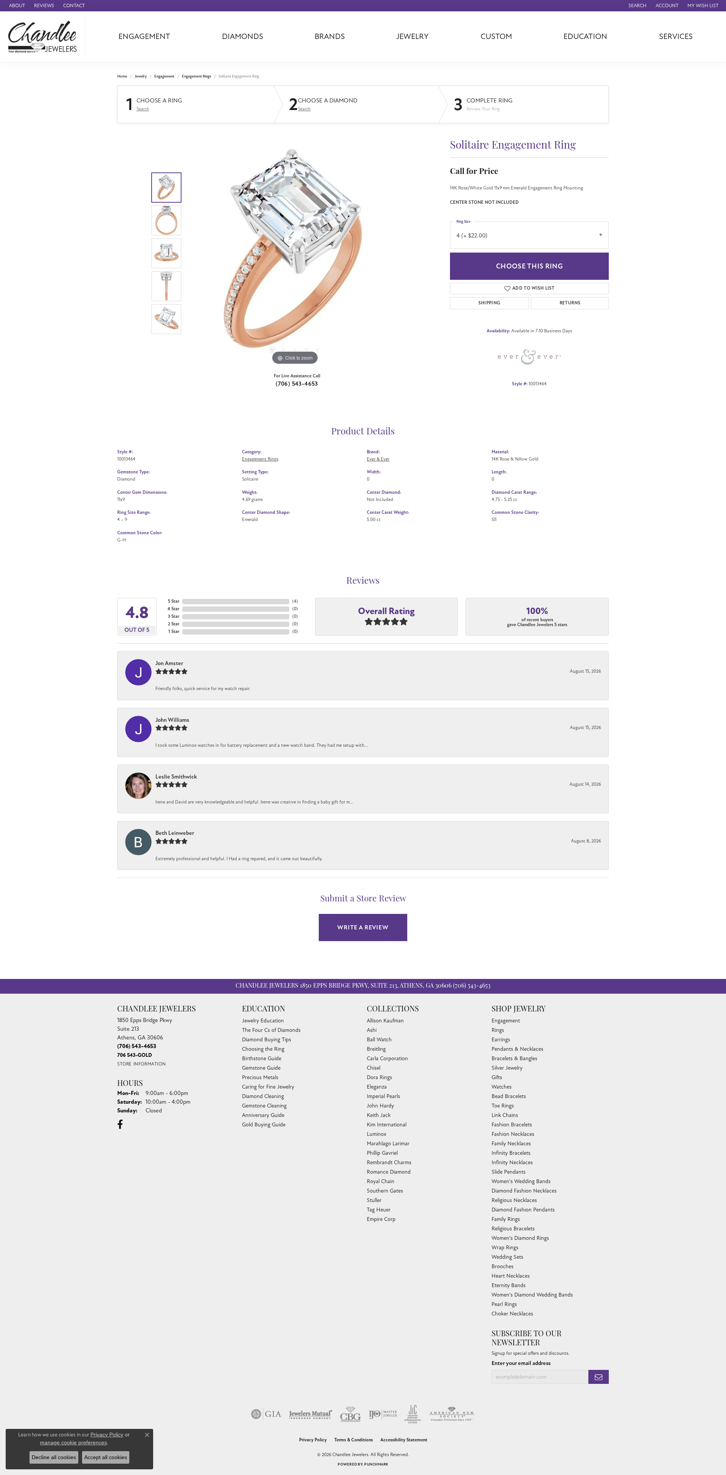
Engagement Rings (196, 76)
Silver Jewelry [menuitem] (507, 1068)
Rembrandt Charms (389, 1162)
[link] (16, 5)
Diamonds (242, 36)
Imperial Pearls (383, 1096)
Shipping (489, 303)
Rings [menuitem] (498, 1030)
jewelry (141, 76)
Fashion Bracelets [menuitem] (512, 1124)
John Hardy (380, 1106)
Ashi (372, 1030)
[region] (295, 253)
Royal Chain (380, 1181)
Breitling (376, 1049)
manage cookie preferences (73, 1442)
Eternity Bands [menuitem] (509, 1285)
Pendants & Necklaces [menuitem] (517, 1049)
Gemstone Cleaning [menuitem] (264, 1106)
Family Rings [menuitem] (506, 1219)
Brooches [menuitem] (502, 1266)
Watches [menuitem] (502, 1087)
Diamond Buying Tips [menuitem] (266, 1039)
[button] (637, 5)
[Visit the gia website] (266, 1414)
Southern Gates (385, 1191)
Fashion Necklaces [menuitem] (513, 1134)
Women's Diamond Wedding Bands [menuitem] (532, 1295)
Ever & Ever (378, 459)
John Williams (172, 720)
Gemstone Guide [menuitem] (261, 1068)
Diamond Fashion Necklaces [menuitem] (524, 1191)
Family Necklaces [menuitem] (511, 1143)
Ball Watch (379, 1039)
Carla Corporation (387, 1058)
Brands (330, 36)
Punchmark (376, 1464)
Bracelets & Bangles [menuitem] (514, 1058)
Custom (496, 36)
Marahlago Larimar (388, 1143)
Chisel (373, 1068)
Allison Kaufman (385, 1020)
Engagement (144, 36)
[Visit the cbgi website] (350, 1414)
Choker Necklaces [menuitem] (512, 1314)
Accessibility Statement (403, 1440)
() (295, 601)
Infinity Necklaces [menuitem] (512, 1162)
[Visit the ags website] (451, 1414)
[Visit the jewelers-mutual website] (310, 1414)
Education (585, 36)
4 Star (173, 609)
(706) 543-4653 (297, 384)
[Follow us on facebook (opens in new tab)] (120, 1124)
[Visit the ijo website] (383, 1414)
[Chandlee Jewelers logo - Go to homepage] (44, 36)
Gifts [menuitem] (497, 1077)
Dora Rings (379, 1077)
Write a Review (362, 927)
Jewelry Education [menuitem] (263, 1020)
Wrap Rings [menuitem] (505, 1247)
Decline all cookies (54, 1457)
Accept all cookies (105, 1457)
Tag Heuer (379, 1210)
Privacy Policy (313, 1440)
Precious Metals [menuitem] (260, 1077)
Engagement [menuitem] (506, 1020)
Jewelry (412, 36)
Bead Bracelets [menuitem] (509, 1096)
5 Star (173, 601)
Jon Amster (169, 663)
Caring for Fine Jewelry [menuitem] (268, 1087)
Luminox (376, 1134)
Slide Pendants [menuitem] (509, 1172)
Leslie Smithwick (176, 776)
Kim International (386, 1124)
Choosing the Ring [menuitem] (263, 1049)
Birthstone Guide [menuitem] (261, 1058)
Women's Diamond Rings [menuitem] (520, 1238)
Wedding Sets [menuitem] (507, 1257)
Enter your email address (521, 1363)
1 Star (173, 631)
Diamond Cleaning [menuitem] (263, 1096)
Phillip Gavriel (382, 1153)
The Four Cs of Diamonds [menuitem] (271, 1030)
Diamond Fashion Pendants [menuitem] (523, 1210)
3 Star (173, 616)
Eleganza (377, 1087)
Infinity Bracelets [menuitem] (511, 1153)
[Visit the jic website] (413, 1414)
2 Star (173, 624)
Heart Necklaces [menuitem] (511, 1276)
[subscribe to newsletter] (598, 1377)
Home (122, 76)
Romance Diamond (389, 1172)
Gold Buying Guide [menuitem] (263, 1124)
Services (676, 36)
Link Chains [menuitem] (505, 1115)
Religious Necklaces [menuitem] (514, 1200)
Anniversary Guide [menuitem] (263, 1115)
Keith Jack (379, 1115)
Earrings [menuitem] (501, 1039)
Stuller (374, 1200)
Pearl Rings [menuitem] (504, 1304)
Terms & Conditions (353, 1440)
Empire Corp (381, 1219)
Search (143, 109)
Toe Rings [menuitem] (503, 1106)
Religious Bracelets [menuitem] (513, 1228)
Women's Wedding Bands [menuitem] (521, 1181)
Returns (570, 303)
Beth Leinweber (174, 833)
